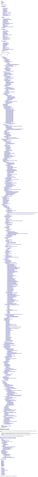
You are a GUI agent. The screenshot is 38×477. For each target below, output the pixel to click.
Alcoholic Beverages (6, 455)
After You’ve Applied (8, 142)
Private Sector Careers (7, 386)
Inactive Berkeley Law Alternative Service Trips (11, 310)
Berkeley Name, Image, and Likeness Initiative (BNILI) (14, 267)
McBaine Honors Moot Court (9, 349)
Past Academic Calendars (7, 108)
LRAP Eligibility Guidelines (10, 171)
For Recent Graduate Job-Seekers (8, 417)
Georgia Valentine (9, 239)
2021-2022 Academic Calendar (9, 112)
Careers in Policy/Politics (9, 398)
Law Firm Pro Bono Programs (8, 342)
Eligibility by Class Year (7, 347)
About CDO (4, 382)
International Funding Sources (9, 186)
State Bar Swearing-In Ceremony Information (11, 137)
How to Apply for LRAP (10, 172)
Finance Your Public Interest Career (10, 394)
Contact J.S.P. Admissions (9, 150)
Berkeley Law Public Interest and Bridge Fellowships (13, 395)
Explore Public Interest (8, 389)
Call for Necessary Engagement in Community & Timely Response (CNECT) (13, 314)
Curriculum (7, 62)
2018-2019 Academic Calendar (9, 114)
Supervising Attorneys (7, 319)
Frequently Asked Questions (7, 370)
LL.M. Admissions (5, 158)
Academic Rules (6, 125)
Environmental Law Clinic (7, 216)
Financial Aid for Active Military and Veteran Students (12, 191)
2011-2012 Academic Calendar (9, 119)
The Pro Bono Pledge (7, 259)
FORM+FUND (8, 374)
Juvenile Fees (7, 241)
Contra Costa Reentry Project (10, 272)
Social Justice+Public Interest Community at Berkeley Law (13, 64)
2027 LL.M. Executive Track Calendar (10, 123)
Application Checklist (10, 98)
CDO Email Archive (6, 408)
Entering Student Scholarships (10, 163)
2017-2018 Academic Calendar (9, 115)
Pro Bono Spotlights (6, 320)
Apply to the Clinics (6, 206)
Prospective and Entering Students (10, 162)
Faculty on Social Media (6, 201)
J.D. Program (4, 71)
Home (2, 425)
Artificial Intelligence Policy (9, 128)
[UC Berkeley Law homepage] (3, 459)
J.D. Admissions (5, 140)
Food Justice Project (9, 277)
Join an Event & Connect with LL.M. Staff (9, 88)
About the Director (6, 378)
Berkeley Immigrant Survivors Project (11, 266)
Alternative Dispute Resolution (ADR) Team (11, 358)
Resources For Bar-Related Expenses (10, 193)
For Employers (4, 411)
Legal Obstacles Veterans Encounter (11, 282)
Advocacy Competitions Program (7, 346)
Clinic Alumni (9, 248)
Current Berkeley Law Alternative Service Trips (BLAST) (13, 304)
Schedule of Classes (5, 10)
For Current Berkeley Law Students (8, 156)
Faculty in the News (5, 202)
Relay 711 (2, 472)
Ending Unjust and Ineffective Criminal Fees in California (14, 244)
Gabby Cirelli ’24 (8, 329)
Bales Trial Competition (9, 356)
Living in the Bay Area (7, 152)
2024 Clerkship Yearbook (10, 401)
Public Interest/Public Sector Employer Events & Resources (14, 390)
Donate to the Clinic (8, 215)
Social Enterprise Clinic (7, 252)
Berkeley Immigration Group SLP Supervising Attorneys (12, 328)
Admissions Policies (6, 157)
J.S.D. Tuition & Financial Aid (8, 183)
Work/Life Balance (3, 458)
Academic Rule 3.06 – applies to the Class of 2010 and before (13, 129)
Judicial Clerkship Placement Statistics (8, 423)
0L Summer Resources (7, 384)
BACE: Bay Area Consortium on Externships (11, 369)
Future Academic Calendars (7, 122)
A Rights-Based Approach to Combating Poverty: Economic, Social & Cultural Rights (17, 233)
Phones (4, 24)
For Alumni (4, 416)
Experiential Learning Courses (6, 344)
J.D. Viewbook (8, 149)
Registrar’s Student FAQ (7, 136)
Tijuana (8, 313)
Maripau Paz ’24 (8, 333)
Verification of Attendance (7, 132)
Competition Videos (6, 361)
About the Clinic (8, 217)
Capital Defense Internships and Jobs (11, 210)
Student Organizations (5, 44)
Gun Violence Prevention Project (11, 279)
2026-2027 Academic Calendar (8, 107)
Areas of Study (4, 58)
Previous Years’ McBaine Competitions (12, 352)
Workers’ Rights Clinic (10, 290)
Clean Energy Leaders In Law (11, 270)
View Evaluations (5, 11)
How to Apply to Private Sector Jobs (10, 387)
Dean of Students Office (6, 42)
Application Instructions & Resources (10, 399)
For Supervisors (3, 440)
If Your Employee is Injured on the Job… (8, 441)
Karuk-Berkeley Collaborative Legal (11, 299)
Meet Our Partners (6, 92)
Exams (4, 35)
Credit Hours (7, 130)
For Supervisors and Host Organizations (9, 368)
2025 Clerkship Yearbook (10, 402)
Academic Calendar (5, 30)
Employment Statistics (7, 422)
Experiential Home (5, 205)
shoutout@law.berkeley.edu (9, 433)
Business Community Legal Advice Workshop (12, 268)
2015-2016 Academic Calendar (9, 116)
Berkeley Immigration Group (10, 265)
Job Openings (3, 469)
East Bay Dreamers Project (10, 275)
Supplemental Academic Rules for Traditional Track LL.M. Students (14, 126)
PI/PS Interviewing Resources (10, 391)
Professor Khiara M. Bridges (9, 340)
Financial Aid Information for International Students (12, 192)
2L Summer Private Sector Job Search (11, 388)
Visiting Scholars (8, 70)
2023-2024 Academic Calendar (9, 111)
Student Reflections (9, 224)
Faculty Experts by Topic (6, 198)
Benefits (2, 439)
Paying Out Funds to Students (6, 449)
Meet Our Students (6, 91)
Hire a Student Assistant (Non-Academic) (8, 447)
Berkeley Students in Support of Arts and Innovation (13, 295)
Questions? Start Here (7, 93)
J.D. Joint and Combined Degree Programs (11, 177)
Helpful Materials (9, 351)
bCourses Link (4, 9)
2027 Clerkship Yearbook (10, 403)
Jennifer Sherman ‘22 (8, 339)
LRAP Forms (9, 173)
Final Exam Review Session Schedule (7, 34)
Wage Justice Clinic (9, 302)
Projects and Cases (8, 211)
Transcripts (5, 131)
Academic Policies (5, 43)
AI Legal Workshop (9, 293)
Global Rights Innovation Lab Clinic (8, 222)
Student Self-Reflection (10, 236)
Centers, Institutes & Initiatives (6, 203)
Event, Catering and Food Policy (7, 13)
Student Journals (5, 45)
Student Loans (6, 195)
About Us (7, 223)
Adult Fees (7, 243)
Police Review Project (10, 285)
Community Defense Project (10, 297)
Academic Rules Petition (9, 127)
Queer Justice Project (9, 287)
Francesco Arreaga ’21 (8, 337)
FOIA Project (7, 322)
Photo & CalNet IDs (3, 452)
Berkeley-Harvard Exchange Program (8, 74)
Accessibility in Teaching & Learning (7, 19)
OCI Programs (6, 414)
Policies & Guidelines (4, 453)
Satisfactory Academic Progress (9, 194)
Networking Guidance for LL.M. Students (9, 410)
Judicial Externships (6, 406)
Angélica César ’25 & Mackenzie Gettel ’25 (11, 324)
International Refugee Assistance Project (12, 281)
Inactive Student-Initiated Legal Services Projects (11, 292)
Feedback (2, 470)
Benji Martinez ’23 (8, 335)
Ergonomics (4, 445)
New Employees (3, 450)
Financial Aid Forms (6, 187)
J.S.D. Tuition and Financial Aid (11, 97)
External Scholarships (10, 166)
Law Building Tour (8, 148)
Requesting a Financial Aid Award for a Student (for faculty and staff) (12, 189)
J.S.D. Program (6, 94)
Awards (5, 341)
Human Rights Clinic (6, 227)
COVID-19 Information (6, 15)
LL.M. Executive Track (7, 76)
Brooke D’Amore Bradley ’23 (9, 330)
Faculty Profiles (5, 32)
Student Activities (8, 67)
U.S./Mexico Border (9, 309)
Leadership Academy (9, 168)
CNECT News (7, 317)
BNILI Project (7, 321)
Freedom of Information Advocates (11, 278)
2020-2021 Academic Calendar (9, 113)
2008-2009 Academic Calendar (9, 121)
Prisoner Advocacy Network (10, 301)
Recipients (7, 258)
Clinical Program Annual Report (8, 255)
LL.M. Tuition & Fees (8, 178)
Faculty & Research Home (6, 197)
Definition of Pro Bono (8, 260)
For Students (3, 27)
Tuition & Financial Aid (7, 85)
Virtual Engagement (8, 147)
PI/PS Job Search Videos (10, 393)
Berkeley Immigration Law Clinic (11, 294)
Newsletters (7, 221)
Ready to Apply (8, 141)
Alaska (8, 305)
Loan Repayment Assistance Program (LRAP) (11, 170)
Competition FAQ (9, 354)
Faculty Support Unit (5, 20)
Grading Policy (6, 413)
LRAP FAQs (9, 176)
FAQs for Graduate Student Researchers (7, 448)
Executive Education (5, 104)
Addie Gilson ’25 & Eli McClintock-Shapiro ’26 (11, 325)
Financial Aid (4, 161)
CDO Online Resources (7, 419)
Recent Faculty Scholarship (6, 200)
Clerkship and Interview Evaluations (10, 404)
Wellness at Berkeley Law (6, 47)
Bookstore (4, 46)
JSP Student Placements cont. (9, 102)
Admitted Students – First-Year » (8, 155)
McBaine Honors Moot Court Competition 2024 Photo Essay (14, 353)
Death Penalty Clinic (6, 207)
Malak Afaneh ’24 (8, 332)
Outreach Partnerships (7, 154)
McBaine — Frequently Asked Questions (12, 350)
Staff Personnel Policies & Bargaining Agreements (9, 457)
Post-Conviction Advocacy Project (11, 286)
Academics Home (5, 57)
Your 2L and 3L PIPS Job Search (11, 392)
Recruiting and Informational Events (10, 89)
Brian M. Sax (7, 257)
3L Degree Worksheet (8, 135)
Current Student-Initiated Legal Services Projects (11, 263)
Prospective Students (8, 69)
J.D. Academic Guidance (7, 134)
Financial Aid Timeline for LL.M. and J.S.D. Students (12, 179)
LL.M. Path (8, 63)
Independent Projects (6, 318)
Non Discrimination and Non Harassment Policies (10, 412)
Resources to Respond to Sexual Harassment (8, 26)
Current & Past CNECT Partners (10, 315)
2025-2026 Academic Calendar (9, 109)
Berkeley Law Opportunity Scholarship (12, 167)
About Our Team (6, 190)
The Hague (7, 366)
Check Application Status (9, 84)
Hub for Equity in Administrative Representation (13, 316)
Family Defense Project (10, 276)
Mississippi (8, 312)
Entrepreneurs (6, 373)
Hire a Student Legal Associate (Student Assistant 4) (9, 446)
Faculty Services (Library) (6, 22)
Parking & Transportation (4, 451)
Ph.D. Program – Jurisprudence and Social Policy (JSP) (10, 101)
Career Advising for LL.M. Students (7, 409)
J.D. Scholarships (8, 165)
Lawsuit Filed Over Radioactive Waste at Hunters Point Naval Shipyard (14, 220)
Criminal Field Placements (7, 365)
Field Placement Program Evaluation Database (9, 371)
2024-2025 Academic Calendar (9, 110)
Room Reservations (5, 25)
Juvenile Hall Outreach (10, 298)
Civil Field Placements (7, 364)
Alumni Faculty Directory (7, 420)
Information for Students (9, 219)
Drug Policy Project (9, 274)
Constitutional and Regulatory (7, 68)
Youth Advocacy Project (10, 291)
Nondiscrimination (3, 473)
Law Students (6, 372)
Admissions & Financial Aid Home (7, 139)
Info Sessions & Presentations (7, 188)
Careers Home (4, 381)
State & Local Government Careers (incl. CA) (11, 397)
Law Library (2, 2)
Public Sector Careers (7, 396)
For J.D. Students (5, 383)
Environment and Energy (7, 59)
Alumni (2, 3)
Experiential (3, 204)
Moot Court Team (8, 359)
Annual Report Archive (8, 256)
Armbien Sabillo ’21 (8, 338)
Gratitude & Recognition (4, 426)
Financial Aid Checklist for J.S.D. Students (11, 185)
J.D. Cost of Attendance (9, 164)
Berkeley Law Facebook (6, 31)
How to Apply (6, 363)
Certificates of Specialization (7, 79)
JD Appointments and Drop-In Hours (8, 385)
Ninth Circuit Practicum (6, 377)
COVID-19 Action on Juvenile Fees (11, 242)
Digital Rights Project (9, 273)
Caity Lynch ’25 (8, 327)
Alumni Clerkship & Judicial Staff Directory (11, 400)
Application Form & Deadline (10, 96)
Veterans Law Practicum (6, 376)
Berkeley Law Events (5, 21)
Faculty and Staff (9, 208)
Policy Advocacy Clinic (7, 237)
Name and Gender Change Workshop (11, 283)
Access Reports (8, 251)
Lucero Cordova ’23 (8, 334)
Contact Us (7, 90)
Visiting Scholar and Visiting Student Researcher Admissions (10, 160)
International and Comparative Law (8, 65)
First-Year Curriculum (7, 72)
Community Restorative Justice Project (11, 296)
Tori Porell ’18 (7, 326)
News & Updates (9, 175)
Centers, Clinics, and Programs (9, 66)
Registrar (4, 124)
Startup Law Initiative (10, 288)
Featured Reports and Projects (10, 231)
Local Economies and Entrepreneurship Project (12, 300)
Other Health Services (5, 444)
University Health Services (6, 48)
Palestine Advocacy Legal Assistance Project (12, 284)
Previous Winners (9, 355)
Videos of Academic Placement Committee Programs (10, 421)
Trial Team (7, 360)
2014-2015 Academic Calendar (9, 117)
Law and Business (6, 60)
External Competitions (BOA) (8, 357)
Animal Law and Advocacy (10, 264)
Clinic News (7, 214)
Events (2, 1)
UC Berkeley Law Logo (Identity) (7, 12)
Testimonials (5, 362)
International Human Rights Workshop (11, 280)
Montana (8, 311)
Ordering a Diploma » (7, 133)
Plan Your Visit (7, 146)
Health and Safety (3, 443)
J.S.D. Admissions (5, 159)
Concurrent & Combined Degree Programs (9, 153)
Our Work (7, 225)
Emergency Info (5, 14)
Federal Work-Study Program (7, 196)
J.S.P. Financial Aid (6, 181)
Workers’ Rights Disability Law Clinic (11, 303)
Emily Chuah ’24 (8, 331)
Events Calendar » (8, 103)
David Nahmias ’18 (8, 323)
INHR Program (8, 367)
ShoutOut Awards (5, 442)
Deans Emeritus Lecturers (6, 199)
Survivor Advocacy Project (10, 289)
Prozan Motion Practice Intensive (10, 348)
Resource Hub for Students (6, 39)
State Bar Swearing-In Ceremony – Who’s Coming (13, 138)
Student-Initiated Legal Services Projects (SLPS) (10, 262)
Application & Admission (7, 80)
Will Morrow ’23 (8, 336)
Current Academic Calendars (7, 75)
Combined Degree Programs (7, 73)
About (2, 467)
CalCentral (4, 36)
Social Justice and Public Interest (8, 61)
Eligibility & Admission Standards (10, 82)
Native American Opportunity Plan (11, 169)
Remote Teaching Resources (6, 18)
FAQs (6, 144)
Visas (6, 86)
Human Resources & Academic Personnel (8, 23)
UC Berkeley (3, 474)
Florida (8, 307)
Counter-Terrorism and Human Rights (11, 234)
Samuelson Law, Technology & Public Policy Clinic (10, 246)
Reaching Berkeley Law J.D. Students (8, 415)
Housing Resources (8, 87)
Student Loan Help (9, 174)
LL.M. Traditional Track (7, 77)
